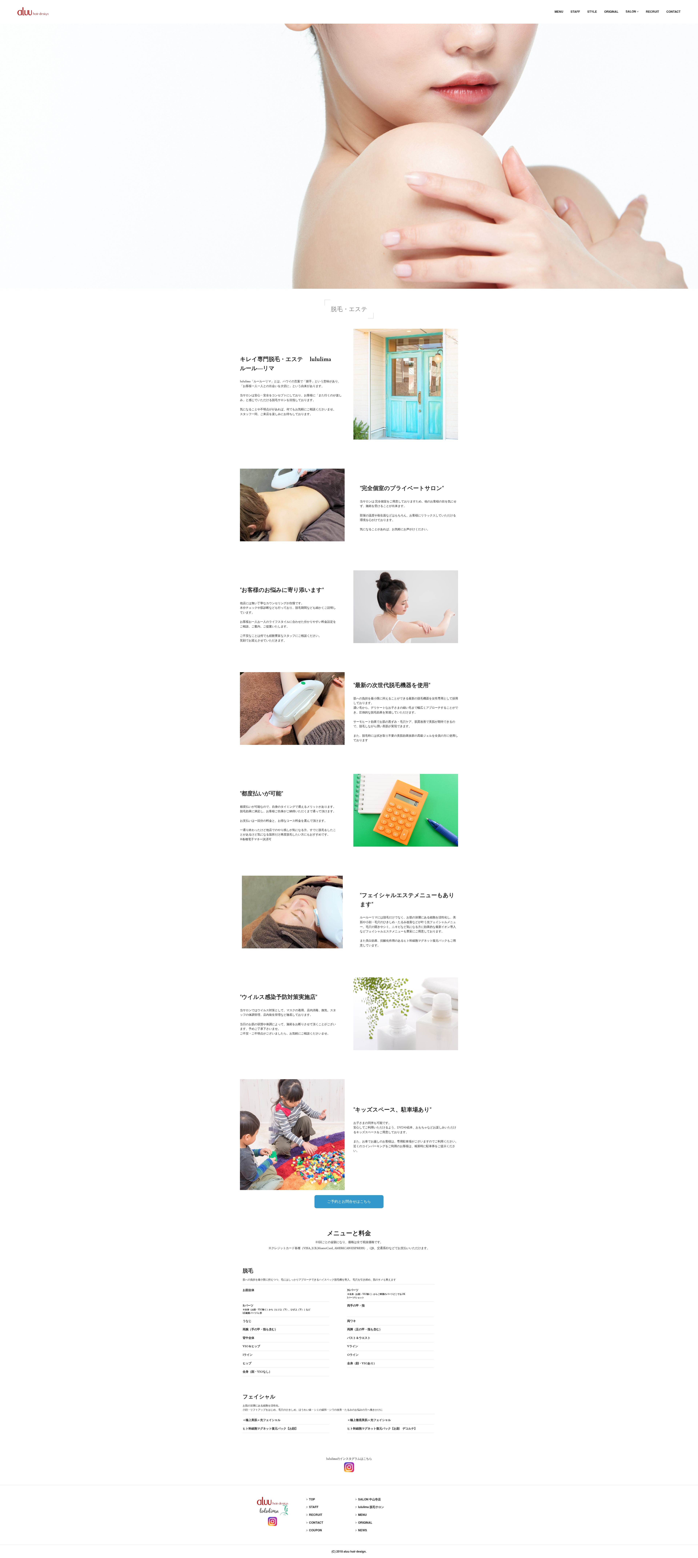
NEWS (361, 1530)
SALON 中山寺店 (368, 1499)
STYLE (592, 11)
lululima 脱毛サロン (370, 1507)
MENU (559, 11)
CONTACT (673, 11)
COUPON (314, 1530)
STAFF (575, 11)
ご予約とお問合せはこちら (349, 1201)
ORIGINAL (611, 11)
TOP (310, 1499)
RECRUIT (652, 11)
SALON (632, 11)
